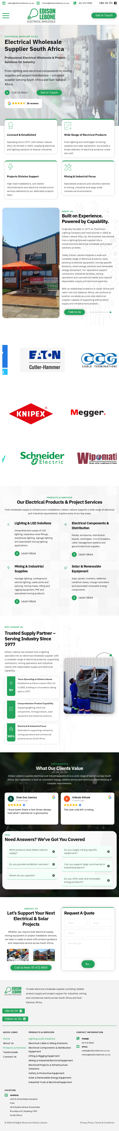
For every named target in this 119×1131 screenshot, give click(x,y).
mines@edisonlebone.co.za (55, 3)
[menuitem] (15, 1039)
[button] (5, 15)
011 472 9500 (85, 3)
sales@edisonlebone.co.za (21, 3)
